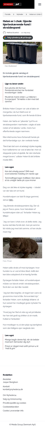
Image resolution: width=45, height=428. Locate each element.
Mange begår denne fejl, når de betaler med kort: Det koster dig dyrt (22, 340)
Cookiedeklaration (11, 407)
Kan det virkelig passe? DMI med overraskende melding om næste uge (21, 172)
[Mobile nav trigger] (39, 4)
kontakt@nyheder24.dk (13, 389)
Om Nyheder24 (9, 395)
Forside (7, 14)
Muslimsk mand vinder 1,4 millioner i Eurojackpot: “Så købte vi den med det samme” (22, 99)
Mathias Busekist (13, 32)
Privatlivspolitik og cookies (14, 403)
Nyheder (20, 14)
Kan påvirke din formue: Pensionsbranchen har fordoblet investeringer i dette (19, 90)
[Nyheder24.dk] (18, 4)
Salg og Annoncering (12, 399)
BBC (11, 200)
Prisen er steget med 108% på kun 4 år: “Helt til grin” (22, 347)
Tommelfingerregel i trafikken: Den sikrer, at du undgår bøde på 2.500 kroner (22, 179)
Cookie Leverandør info (13, 411)
